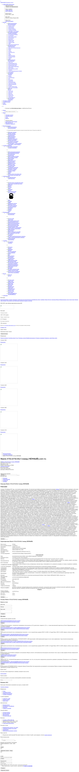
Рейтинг (2, 606)
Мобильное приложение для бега (10, 730)
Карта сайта (54, 338)
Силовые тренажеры (7, 145)
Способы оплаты (6, 101)
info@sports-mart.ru (9, 21)
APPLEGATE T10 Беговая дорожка (7, 655)
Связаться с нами (48, 338)
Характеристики (6, 479)
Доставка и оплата (7, 100)
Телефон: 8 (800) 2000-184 (8, 719)
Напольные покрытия (19, 300)
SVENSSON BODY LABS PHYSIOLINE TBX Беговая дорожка (13, 635)
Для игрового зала (10, 300)
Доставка (5, 481)
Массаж (57, 299)
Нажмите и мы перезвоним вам (12, 6)
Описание (5, 478)
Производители (6, 705)
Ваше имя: (2, 604)
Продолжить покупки (5, 750)
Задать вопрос (3, 673)
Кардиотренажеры (7, 125)
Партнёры (5, 707)
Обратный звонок (4, 333)
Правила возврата (4, 338)
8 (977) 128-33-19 (9, 11)
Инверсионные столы (64, 299)
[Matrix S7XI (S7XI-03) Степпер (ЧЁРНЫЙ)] (10, 461)
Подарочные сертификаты (8, 706)
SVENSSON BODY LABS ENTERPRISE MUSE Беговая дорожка (14, 662)
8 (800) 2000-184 (8, 10)
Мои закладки (6, 714)
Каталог (4, 22)
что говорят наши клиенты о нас (9, 325)
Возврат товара (6, 699)
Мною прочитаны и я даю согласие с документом (17, 765)
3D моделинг (6, 729)
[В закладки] (5, 597)
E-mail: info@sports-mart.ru (8, 723)
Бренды (4, 104)
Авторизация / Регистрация (11, 121)
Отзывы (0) (5, 480)
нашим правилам (48, 734)
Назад (2, 747)
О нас (4, 103)
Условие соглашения (40, 338)
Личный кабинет (6, 712)
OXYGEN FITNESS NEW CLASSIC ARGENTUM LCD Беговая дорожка (15, 642)
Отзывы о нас (3, 327)
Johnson (57, 489)
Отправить (3, 613)
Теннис (46, 299)
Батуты (4, 273)
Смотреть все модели (4, 466)
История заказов (6, 713)
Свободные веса (6, 176)
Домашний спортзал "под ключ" (10, 728)
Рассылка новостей (7, 715)
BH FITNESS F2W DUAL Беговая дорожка (9, 649)
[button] (4, 110)
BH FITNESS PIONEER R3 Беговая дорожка (9, 621)
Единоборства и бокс (35, 299)
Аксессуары (71, 299)
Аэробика (5, 240)
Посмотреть (2, 342)
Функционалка (6, 212)
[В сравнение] (7, 597)
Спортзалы (5, 295)
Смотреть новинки (4, 686)
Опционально (3, 761)
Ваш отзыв (2, 609)
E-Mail (1, 756)
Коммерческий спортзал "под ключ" (10, 727)
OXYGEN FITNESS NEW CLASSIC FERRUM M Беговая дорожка (14, 628)
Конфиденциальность (30, 338)
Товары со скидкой (28, 300)
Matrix (33, 499)
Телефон (2, 758)
